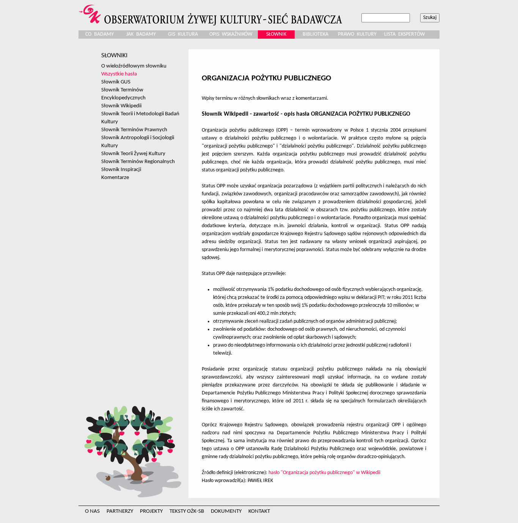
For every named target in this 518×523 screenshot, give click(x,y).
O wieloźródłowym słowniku (133, 66)
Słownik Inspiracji (121, 169)
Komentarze (115, 177)
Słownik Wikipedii (121, 106)
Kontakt (259, 511)
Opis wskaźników (230, 34)
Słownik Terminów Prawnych (134, 130)
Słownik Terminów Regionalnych (138, 162)
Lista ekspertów (404, 34)
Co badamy (99, 34)
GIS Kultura (183, 34)
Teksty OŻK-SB (187, 511)
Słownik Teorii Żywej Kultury (133, 154)
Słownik (276, 34)
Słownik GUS (115, 82)
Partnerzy (120, 511)
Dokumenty (226, 511)
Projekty (151, 511)
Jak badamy (141, 34)
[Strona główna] (211, 12)
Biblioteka (315, 34)
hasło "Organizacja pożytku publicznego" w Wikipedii (324, 473)
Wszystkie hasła (119, 74)
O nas (92, 511)
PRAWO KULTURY (357, 34)
